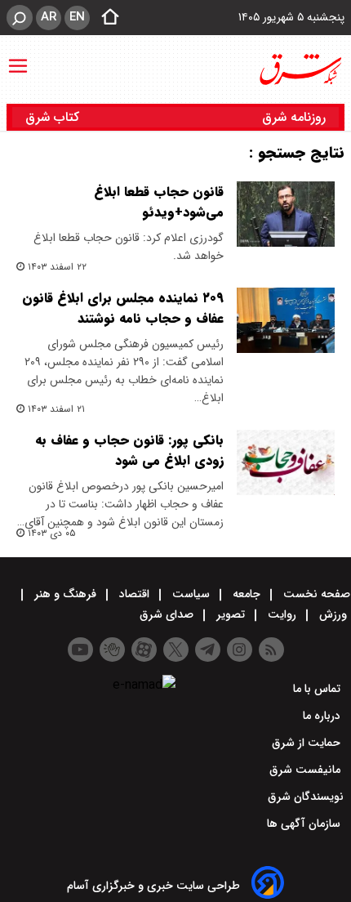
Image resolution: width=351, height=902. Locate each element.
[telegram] (207, 649)
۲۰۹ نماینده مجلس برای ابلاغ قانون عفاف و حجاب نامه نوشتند (123, 308)
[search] (20, 17)
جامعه (246, 594)
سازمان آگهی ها (305, 824)
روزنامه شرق (294, 117)
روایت (282, 614)
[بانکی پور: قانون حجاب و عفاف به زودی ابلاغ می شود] (286, 462)
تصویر (230, 614)
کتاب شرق (54, 117)
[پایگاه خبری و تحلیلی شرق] (299, 69)
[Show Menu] (18, 58)
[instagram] (239, 649)
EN (77, 17)
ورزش (333, 614)
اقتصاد (134, 594)
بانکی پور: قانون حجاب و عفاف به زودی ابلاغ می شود (129, 450)
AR (48, 17)
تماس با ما (318, 689)
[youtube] (80, 649)
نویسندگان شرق (306, 797)
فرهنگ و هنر (65, 594)
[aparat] (144, 649)
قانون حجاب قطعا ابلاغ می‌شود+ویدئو (159, 201)
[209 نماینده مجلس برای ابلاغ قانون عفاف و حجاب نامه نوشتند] (286, 320)
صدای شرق (168, 614)
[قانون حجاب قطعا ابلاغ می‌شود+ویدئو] (286, 214)
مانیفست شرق (306, 770)
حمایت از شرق (308, 743)
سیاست (191, 594)
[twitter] (176, 649)
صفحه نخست (315, 594)
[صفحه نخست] (105, 18)
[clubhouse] (112, 649)
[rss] (271, 649)
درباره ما (323, 716)
